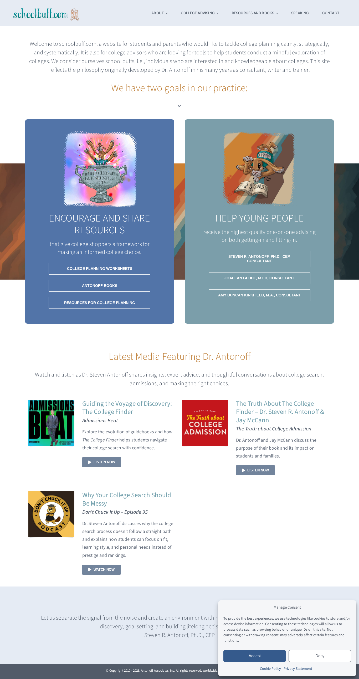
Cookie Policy (270, 668)
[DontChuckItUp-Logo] (51, 493)
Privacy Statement (298, 668)
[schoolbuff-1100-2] (46, 10)
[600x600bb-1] (205, 402)
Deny (320, 656)
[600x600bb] (51, 402)
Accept (255, 656)
